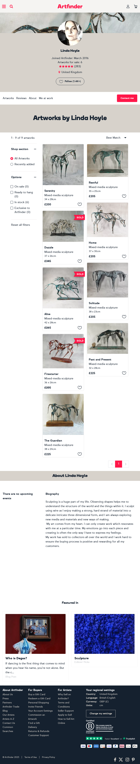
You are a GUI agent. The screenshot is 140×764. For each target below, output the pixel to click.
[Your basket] (135, 7)
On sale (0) (22, 186)
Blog (5, 710)
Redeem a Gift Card (39, 698)
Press (6, 698)
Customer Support (38, 735)
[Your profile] (128, 6)
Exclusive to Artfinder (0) (22, 210)
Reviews (21, 98)
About (33, 98)
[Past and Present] (107, 349)
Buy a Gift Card (36, 694)
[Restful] (107, 171)
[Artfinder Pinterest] (133, 760)
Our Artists (9, 714)
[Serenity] (63, 175)
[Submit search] (11, 6)
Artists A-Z (8, 719)
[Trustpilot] (110, 738)
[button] (24, 149)
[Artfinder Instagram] (127, 760)
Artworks (8, 98)
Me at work (46, 98)
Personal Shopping (38, 702)
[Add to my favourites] (80, 204)
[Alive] (63, 299)
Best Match (113, 137)
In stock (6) (22, 202)
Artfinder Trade (11, 706)
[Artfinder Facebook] (115, 760)
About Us (8, 694)
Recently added (24, 164)
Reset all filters (20, 224)
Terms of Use (30, 757)
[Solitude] (107, 291)
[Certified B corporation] (99, 726)
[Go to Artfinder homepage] (70, 6)
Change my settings (101, 713)
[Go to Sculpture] (104, 639)
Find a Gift (34, 723)
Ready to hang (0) (24, 194)
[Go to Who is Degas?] (35, 646)
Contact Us (9, 723)
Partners (7, 702)
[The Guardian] (63, 425)
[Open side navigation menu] (4, 6)
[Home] (107, 231)
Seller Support (66, 710)
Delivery (32, 727)
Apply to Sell (65, 714)
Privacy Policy (48, 757)
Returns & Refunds (38, 731)
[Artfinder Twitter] (121, 760)
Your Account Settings (40, 710)
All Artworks (22, 158)
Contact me (127, 98)
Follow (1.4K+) (73, 81)
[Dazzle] (63, 237)
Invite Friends (35, 706)
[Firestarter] (63, 362)
